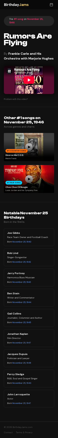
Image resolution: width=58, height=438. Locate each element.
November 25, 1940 (21, 241)
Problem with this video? (16, 99)
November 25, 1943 (21, 282)
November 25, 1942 (21, 262)
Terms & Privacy (24, 432)
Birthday (16, 4)
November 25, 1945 (21, 322)
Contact (8, 432)
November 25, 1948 (21, 363)
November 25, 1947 (21, 342)
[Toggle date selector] (51, 5)
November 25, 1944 (21, 302)
